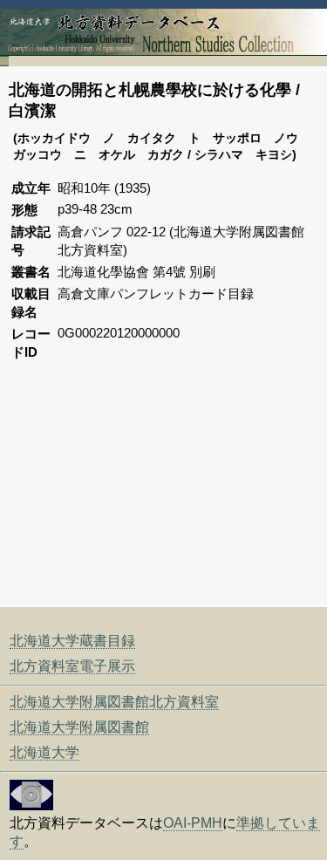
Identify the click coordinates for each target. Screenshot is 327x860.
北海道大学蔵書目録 (72, 640)
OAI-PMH (192, 823)
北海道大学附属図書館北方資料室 (114, 701)
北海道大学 (44, 752)
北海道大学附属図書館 (79, 727)
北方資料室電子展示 (72, 666)
